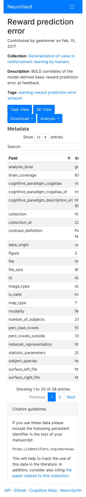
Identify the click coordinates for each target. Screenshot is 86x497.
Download (20, 118)
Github (20, 490)
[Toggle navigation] (72, 7)
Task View (20, 109)
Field (13, 158)
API (8, 490)
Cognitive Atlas (43, 490)
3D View (44, 109)
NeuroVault (19, 7)
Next (71, 397)
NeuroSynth (70, 490)
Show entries (43, 137)
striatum (14, 98)
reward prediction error (55, 92)
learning (26, 92)
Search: (14, 146)
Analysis (48, 118)
